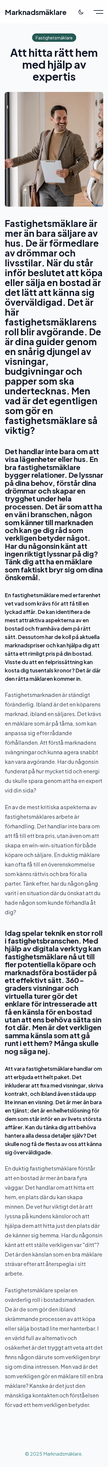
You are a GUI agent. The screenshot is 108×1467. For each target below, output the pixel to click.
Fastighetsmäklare (54, 37)
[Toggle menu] (98, 12)
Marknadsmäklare (36, 11)
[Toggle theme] (81, 12)
